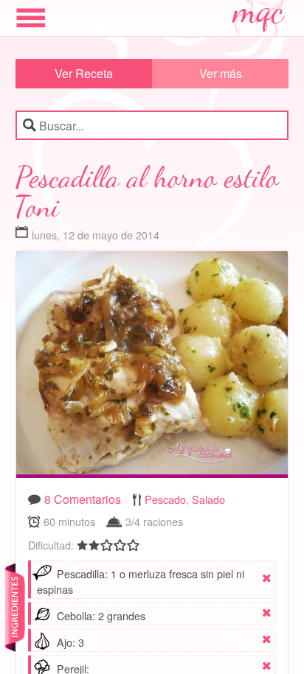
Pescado (165, 499)
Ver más (220, 73)
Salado (208, 499)
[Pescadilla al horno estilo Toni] (152, 366)
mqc (259, 16)
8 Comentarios (82, 499)
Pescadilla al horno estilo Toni (147, 191)
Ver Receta (84, 73)
